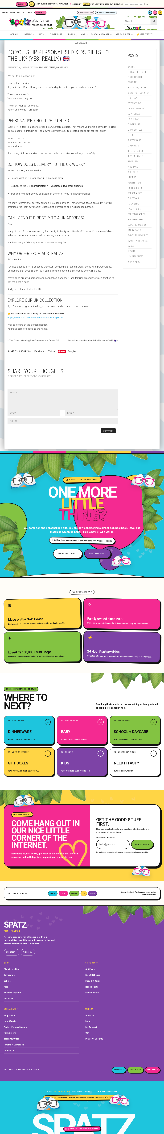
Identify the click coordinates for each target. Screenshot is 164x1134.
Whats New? (63, 67)
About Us (89, 1015)
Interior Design (136, 151)
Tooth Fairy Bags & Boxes (138, 243)
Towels (131, 251)
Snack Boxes (134, 209)
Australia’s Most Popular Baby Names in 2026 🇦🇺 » (93, 340)
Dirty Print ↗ (152, 1070)
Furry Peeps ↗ (135, 1070)
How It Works (10, 1021)
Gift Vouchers (92, 992)
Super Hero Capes (137, 225)
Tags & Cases (134, 230)
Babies (131, 66)
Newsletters (134, 182)
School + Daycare (12, 992)
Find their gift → (98, 553)
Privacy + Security (94, 1039)
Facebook (39, 351)
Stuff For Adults (137, 214)
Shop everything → (68, 553)
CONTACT (40, 12)
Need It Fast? (91, 987)
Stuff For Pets (135, 219)
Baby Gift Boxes (92, 981)
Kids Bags (133, 167)
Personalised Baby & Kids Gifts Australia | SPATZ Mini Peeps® (65, 24)
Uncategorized (47, 67)
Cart (87, 1033)
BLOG (12, 12)
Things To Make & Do (138, 235)
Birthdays (133, 98)
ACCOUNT (21, 12)
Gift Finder (90, 969)
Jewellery (133, 161)
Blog (87, 1021)
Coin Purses (134, 114)
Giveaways (133, 145)
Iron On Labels (135, 156)
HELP (30, 12)
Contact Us (9, 1050)
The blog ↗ (28, 952)
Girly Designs (134, 140)
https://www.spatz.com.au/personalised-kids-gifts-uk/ (36, 317)
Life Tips (132, 177)
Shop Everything (11, 969)
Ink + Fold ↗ (119, 1070)
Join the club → (142, 844)
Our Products (135, 188)
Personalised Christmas (135, 196)
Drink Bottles (135, 129)
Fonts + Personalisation (15, 1027)
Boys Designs (134, 103)
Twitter (52, 351)
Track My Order (11, 1039)
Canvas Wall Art (136, 108)
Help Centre (10, 1015)
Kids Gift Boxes (92, 975)
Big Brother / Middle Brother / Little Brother (138, 77)
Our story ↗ (11, 952)
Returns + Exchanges (14, 1045)
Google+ (72, 351)
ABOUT (5, 12)
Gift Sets (132, 135)
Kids (6, 987)
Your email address (105, 837)
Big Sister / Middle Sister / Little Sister (138, 90)
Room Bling (133, 203)
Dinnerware (134, 124)
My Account (91, 1027)
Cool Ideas (133, 119)
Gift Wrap (8, 998)
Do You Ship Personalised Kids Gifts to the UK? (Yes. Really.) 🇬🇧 (58, 55)
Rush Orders (10, 1033)
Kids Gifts (133, 172)
